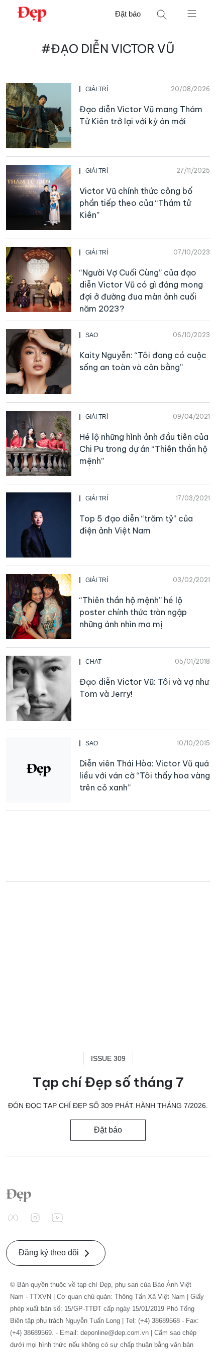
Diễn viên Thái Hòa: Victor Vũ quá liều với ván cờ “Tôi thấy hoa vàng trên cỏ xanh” (144, 775)
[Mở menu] (192, 13)
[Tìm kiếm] (162, 14)
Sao (91, 335)
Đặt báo (128, 14)
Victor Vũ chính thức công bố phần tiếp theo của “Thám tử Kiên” (135, 203)
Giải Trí (96, 89)
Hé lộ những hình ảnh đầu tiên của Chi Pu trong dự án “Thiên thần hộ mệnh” (143, 449)
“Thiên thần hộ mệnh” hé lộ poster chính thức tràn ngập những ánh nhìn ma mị (133, 612)
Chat (93, 662)
